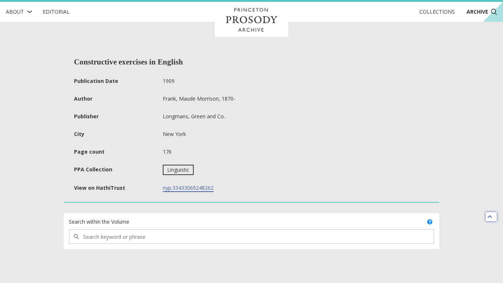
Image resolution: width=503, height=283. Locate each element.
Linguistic (178, 169)
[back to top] (491, 216)
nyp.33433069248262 (188, 187)
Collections (437, 11)
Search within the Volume (99, 221)
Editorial (56, 11)
